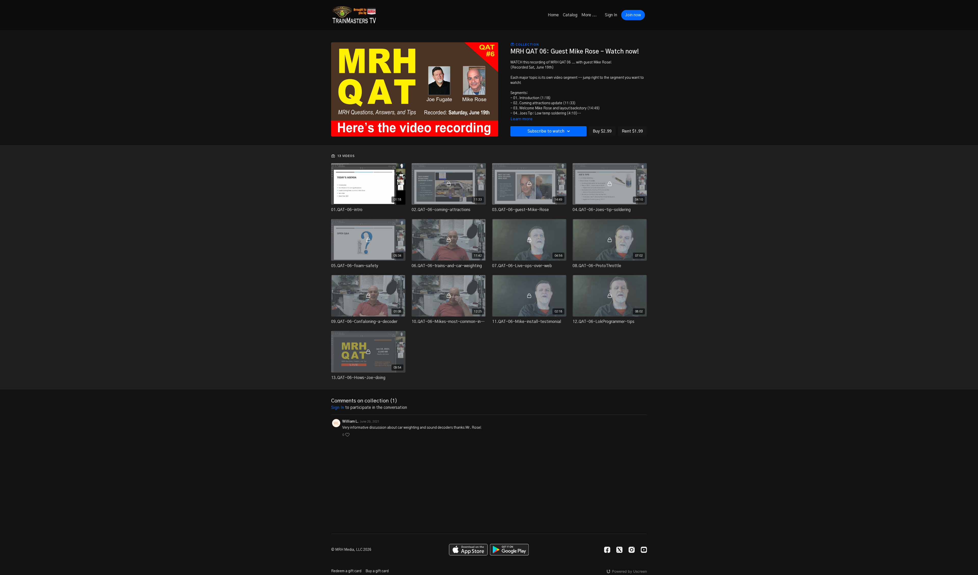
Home (553, 15)
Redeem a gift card (346, 571)
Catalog (570, 15)
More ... (589, 15)
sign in (337, 408)
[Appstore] (468, 549)
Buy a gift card (377, 571)
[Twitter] (619, 550)
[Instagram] (632, 550)
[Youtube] (644, 550)
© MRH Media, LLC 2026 (351, 550)
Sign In (611, 15)
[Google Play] (509, 549)
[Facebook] (607, 550)
